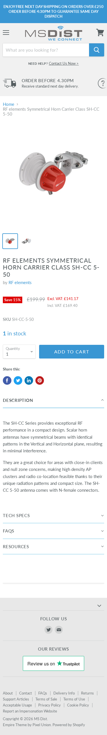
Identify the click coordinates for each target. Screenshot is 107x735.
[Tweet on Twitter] (18, 380)
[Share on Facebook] (7, 380)
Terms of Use (74, 699)
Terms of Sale (46, 699)
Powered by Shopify (69, 724)
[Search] (96, 49)
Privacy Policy (49, 705)
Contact (25, 693)
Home (8, 104)
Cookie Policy (78, 705)
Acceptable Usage (17, 705)
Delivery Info (64, 693)
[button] (53, 400)
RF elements (20, 282)
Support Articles (16, 699)
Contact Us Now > (64, 63)
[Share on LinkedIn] (29, 380)
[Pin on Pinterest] (39, 380)
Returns (87, 693)
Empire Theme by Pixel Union (27, 724)
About (8, 693)
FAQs (42, 693)
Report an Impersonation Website (30, 711)
